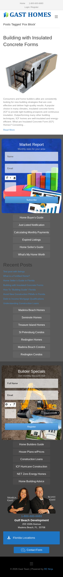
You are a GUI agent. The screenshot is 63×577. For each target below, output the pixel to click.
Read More (9, 130)
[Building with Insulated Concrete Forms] (31, 72)
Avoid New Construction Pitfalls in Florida (24, 294)
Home (22, 3)
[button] (31, 217)
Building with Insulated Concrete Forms (23, 285)
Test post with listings (14, 271)
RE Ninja (48, 569)
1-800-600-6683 (36, 3)
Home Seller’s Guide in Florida (19, 280)
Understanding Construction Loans (21, 303)
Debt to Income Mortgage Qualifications (23, 298)
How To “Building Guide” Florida (19, 289)
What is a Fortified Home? (16, 276)
